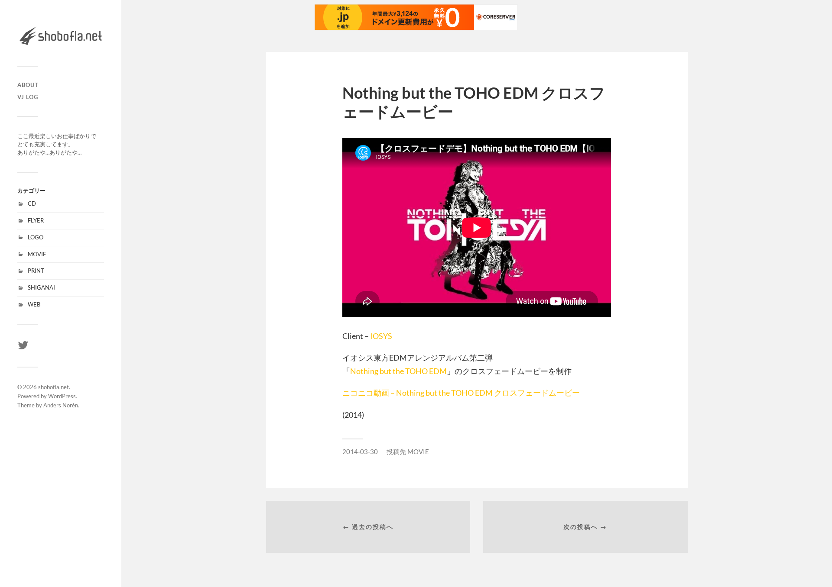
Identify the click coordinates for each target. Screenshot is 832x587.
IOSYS (381, 336)
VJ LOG (27, 97)
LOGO (35, 237)
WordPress (62, 396)
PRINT (36, 270)
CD (32, 203)
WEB (34, 304)
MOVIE (37, 254)
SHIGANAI (41, 287)
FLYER (36, 220)
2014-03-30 (360, 451)
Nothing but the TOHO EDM (398, 371)
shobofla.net (53, 387)
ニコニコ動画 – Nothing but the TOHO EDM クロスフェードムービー (461, 392)
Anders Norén (60, 405)
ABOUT (28, 84)
